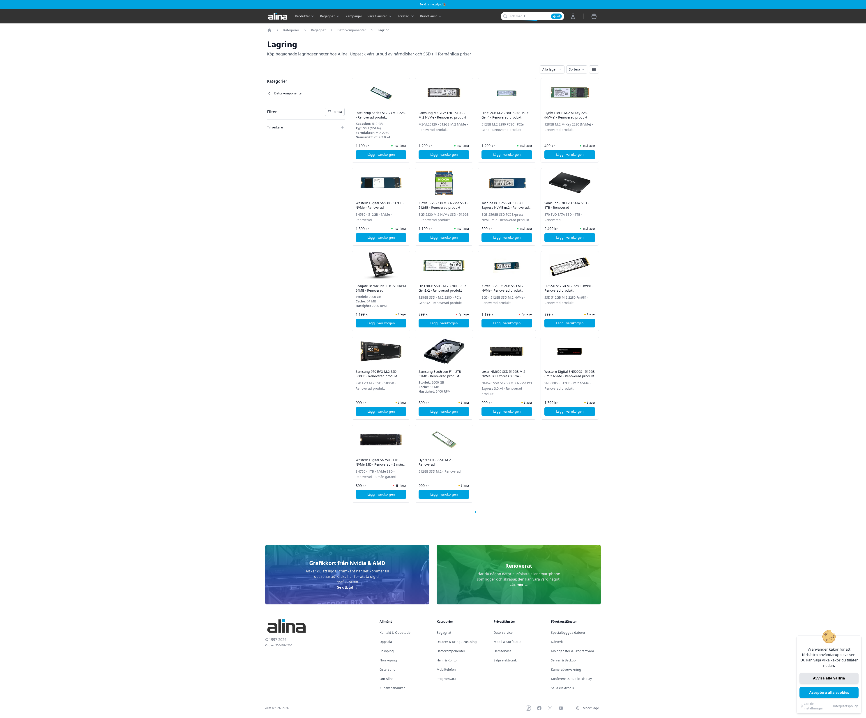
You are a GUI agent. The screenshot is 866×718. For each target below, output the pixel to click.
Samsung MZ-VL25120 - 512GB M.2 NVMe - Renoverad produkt (442, 115)
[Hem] (269, 30)
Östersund (388, 669)
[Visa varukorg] (594, 16)
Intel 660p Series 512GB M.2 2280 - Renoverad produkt (381, 115)
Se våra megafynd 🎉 (433, 4)
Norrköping (388, 660)
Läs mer (518, 584)
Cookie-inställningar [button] (813, 706)
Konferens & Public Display (571, 679)
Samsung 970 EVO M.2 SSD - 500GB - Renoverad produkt (377, 373)
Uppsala (386, 642)
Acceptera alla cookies (829, 692)
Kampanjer (353, 16)
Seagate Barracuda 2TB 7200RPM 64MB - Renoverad (381, 288)
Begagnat (318, 30)
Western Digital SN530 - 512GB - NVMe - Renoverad (380, 205)
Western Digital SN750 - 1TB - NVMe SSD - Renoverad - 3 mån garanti (379, 464)
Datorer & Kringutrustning (457, 642)
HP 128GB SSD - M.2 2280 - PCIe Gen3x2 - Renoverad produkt (442, 288)
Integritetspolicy (845, 706)
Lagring (383, 30)
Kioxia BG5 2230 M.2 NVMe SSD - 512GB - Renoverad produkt (443, 205)
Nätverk (557, 642)
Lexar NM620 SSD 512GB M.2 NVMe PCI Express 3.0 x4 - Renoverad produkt (503, 376)
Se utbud (347, 587)
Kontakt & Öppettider (396, 632)
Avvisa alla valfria (829, 678)
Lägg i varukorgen (386, 155)
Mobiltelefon (446, 669)
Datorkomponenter (351, 30)
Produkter (302, 16)
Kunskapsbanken (392, 688)
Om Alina (387, 679)
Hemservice (502, 651)
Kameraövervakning (566, 669)
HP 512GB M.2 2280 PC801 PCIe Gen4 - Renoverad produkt (505, 115)
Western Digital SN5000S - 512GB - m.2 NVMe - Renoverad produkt (569, 373)
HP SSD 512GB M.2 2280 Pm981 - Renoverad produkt (569, 288)
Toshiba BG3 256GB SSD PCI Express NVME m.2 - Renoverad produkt (505, 207)
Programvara (446, 679)
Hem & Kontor (447, 660)
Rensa (339, 113)
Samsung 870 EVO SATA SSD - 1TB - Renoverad (566, 205)
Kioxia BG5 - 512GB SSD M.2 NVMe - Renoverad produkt (502, 288)
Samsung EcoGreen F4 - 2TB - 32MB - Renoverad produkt (441, 373)
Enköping (387, 651)
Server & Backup (563, 660)
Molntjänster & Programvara (572, 651)
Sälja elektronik (505, 660)
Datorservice (503, 632)
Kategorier (291, 30)
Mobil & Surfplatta (507, 642)
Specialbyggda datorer (568, 632)
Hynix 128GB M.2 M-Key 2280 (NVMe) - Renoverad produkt (566, 115)
